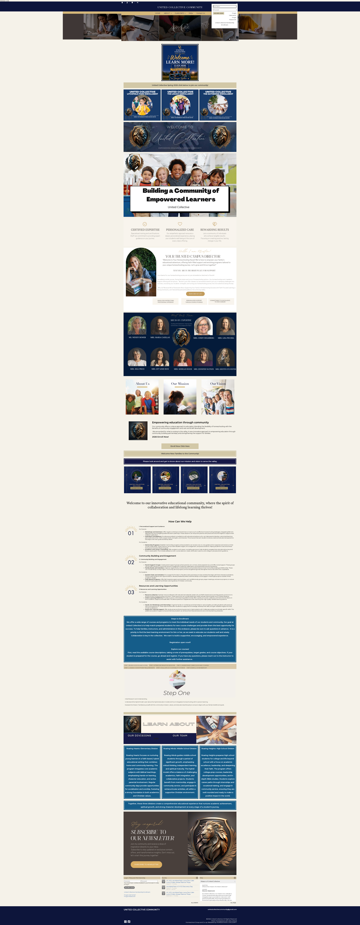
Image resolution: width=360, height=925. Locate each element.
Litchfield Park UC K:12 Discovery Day (179, 886)
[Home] (122, 2)
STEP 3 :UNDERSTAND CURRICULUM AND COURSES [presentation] (193, 665)
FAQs (191, 13)
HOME (157, 13)
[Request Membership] (127, 2)
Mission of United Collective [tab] (210, 881)
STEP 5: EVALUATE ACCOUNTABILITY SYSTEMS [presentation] (170, 668)
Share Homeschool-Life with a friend (224, 921)
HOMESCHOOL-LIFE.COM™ (227, 922)
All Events (194, 902)
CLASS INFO (180, 13)
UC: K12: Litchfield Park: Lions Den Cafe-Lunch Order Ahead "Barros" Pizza (180, 881)
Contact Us (200, 13)
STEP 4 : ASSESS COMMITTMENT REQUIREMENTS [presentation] (139, 668)
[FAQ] (132, 2)
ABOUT (168, 13)
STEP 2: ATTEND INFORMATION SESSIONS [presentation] (162, 665)
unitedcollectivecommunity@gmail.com (222, 909)
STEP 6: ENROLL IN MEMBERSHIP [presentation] (197, 668)
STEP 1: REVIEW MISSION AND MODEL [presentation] (136, 665)
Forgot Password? (129, 896)
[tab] (136, 665)
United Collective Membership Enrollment (137, 892)
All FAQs (233, 902)
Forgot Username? (130, 895)
